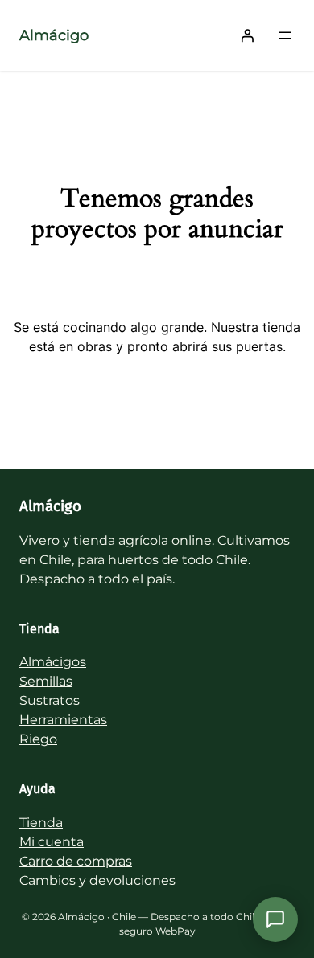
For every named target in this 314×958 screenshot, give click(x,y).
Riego (38, 739)
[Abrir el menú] (285, 35)
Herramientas (63, 719)
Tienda (41, 822)
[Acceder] (247, 35)
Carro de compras (75, 861)
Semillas (45, 681)
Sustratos (49, 700)
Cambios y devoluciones (97, 880)
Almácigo (54, 35)
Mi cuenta (51, 842)
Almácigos (52, 661)
